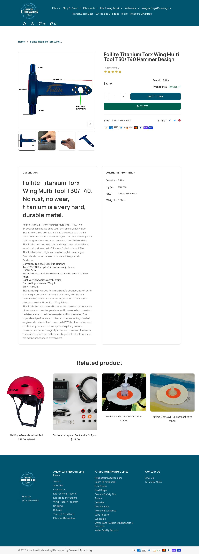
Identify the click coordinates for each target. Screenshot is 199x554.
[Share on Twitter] (174, 120)
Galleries (99, 502)
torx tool (122, 187)
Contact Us (59, 489)
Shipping (58, 506)
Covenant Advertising (80, 550)
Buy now (142, 106)
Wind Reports (102, 514)
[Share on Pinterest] (179, 120)
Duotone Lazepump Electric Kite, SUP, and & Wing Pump (33, 435)
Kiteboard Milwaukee (64, 518)
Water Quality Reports (107, 530)
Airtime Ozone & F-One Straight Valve (130, 416)
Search (57, 481)
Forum (98, 498)
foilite (121, 180)
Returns (57, 510)
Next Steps (101, 490)
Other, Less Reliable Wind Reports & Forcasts (114, 524)
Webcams (100, 518)
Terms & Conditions (63, 514)
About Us (58, 485)
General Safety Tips (105, 494)
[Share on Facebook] (170, 120)
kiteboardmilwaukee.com (108, 477)
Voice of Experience (105, 510)
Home (21, 41)
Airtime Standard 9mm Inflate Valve (82, 416)
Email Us (26, 496)
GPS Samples (102, 506)
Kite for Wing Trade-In (64, 493)
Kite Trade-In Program (65, 497)
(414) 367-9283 (30, 500)
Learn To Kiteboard (105, 482)
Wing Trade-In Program (65, 501)
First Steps (101, 486)
